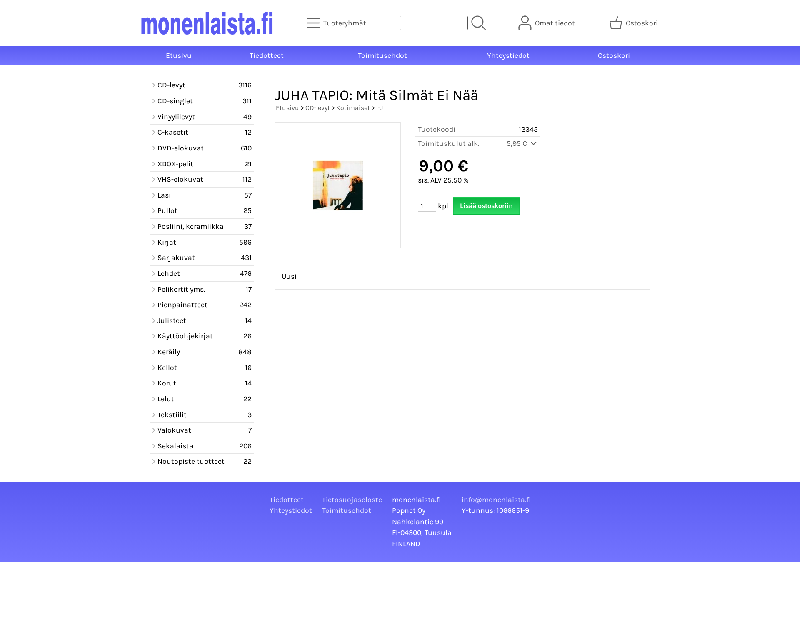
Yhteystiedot (508, 55)
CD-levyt (317, 108)
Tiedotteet (267, 55)
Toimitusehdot (382, 55)
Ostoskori (614, 55)
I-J (379, 108)
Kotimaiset (353, 108)
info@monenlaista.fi (496, 499)
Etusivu (179, 55)
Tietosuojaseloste (352, 499)
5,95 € (518, 143)
